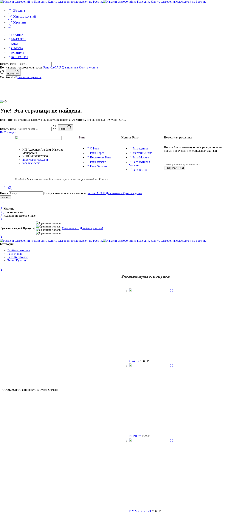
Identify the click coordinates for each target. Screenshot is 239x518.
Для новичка (70, 67)
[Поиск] (9, 27)
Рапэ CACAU (52, 67)
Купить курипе (88, 67)
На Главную (7, 132)
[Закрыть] (2, 208)
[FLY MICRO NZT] (149, 440)
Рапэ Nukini (14, 253)
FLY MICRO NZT (140, 511)
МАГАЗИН (18, 39)
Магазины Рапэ (142, 153)
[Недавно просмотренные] (10, 189)
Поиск (11, 73)
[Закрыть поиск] (3, 205)
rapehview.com (31, 163)
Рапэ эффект (98, 161)
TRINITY (135, 436)
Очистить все (70, 228)
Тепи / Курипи (16, 260)
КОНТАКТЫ (19, 57)
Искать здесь (8, 63)
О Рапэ (94, 148)
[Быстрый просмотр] (171, 290)
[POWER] (149, 290)
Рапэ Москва (141, 157)
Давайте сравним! (91, 228)
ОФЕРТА (17, 48)
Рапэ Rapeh (97, 153)
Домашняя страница (28, 77)
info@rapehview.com (35, 159)
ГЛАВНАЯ (18, 34)
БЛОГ (15, 43)
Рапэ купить (140, 148)
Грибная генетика (18, 250)
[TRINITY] (149, 365)
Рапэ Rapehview (17, 257)
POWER (134, 361)
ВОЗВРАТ (17, 52)
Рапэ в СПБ (140, 169)
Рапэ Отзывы (98, 166)
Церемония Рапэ (100, 157)
